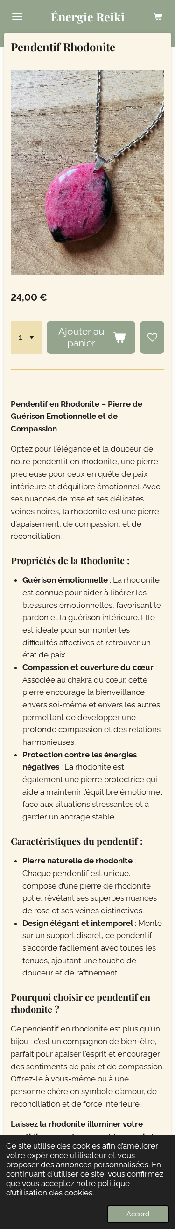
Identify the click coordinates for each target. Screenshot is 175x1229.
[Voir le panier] (157, 16)
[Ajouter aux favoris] (152, 337)
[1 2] (26, 337)
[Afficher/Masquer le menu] (17, 16)
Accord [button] (137, 1214)
